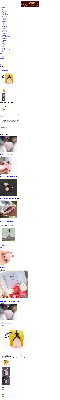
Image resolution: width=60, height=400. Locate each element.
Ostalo (3, 45)
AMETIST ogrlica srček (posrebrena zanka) (10, 245)
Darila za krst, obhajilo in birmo (6, 36)
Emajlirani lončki (5, 19)
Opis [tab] (2, 122)
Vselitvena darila (5, 33)
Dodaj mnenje (3, 109)
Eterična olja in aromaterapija (6, 13)
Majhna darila (4, 35)
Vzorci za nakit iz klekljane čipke (6, 49)
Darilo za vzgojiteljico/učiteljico (6, 32)
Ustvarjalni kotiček (5, 16)
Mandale (4, 12)
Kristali (4, 10)
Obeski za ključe (5, 24)
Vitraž (3, 22)
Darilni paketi (4, 28)
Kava (3, 43)
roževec (7, 355)
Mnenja (2, 123)
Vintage (4, 42)
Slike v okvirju (4, 39)
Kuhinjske (4, 44)
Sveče (3, 23)
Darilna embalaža (5, 38)
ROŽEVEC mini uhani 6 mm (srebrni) (9, 198)
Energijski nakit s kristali (5, 14)
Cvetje (3, 41)
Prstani (4, 48)
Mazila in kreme (5, 26)
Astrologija (4, 17)
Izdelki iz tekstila (5, 21)
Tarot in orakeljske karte (5, 11)
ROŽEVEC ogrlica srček (6, 154)
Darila (2, 29)
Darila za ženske (5, 30)
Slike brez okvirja (5, 40)
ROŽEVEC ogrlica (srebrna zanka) (8, 176)
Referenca (1, 128)
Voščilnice (4, 34)
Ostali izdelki (4, 18)
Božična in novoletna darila (6, 37)
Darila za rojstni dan (5, 31)
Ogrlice (4, 47)
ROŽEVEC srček (4, 267)
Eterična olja (4, 27)
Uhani (3, 46)
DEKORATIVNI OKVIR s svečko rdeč (9, 301)
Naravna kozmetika (4, 25)
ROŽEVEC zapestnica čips (6, 221)
